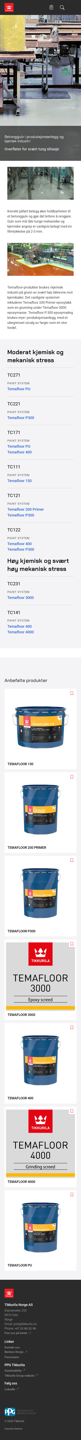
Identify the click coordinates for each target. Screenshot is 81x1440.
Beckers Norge (14, 1352)
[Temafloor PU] (42, 1230)
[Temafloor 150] (42, 729)
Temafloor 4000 (20, 632)
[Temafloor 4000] (42, 1147)
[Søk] (62, 7)
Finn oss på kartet (16, 1333)
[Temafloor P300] (42, 896)
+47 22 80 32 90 (25, 1328)
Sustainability (13, 1370)
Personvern (12, 1357)
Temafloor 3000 (20, 597)
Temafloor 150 (19, 481)
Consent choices (13, 1428)
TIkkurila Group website (19, 1375)
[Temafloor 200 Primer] (42, 812)
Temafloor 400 (19, 452)
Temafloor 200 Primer (25, 509)
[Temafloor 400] (42, 1063)
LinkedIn (10, 1389)
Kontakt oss (12, 1347)
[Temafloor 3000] (42, 979)
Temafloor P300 (20, 417)
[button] (51, 7)
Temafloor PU (18, 389)
